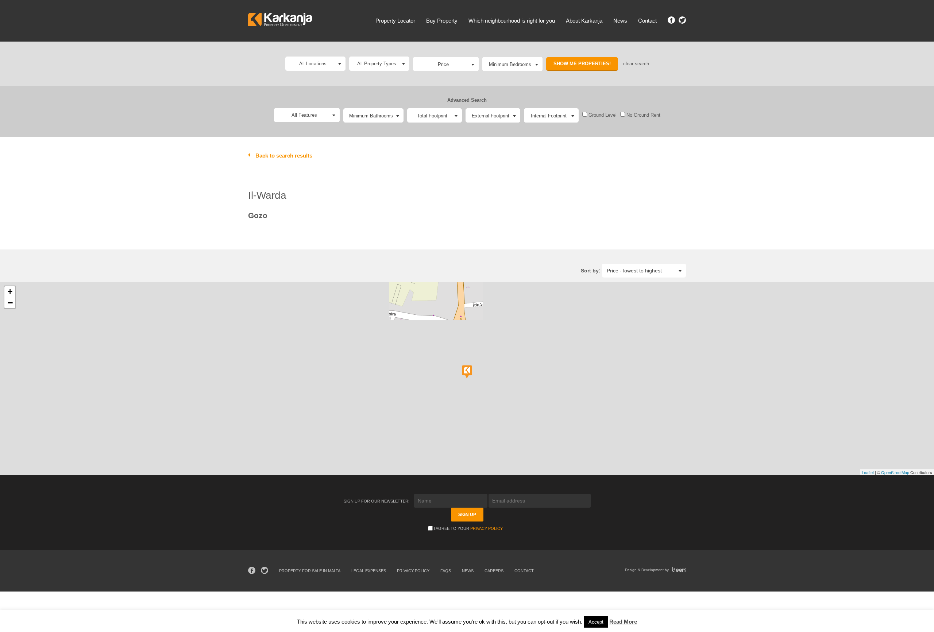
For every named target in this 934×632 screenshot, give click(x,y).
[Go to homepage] (280, 20)
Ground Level (602, 115)
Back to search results (283, 155)
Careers (494, 571)
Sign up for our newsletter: (377, 501)
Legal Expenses (368, 571)
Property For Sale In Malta (309, 571)
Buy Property (442, 21)
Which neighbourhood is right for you (511, 21)
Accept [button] (595, 622)
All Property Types (376, 63)
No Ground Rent (642, 115)
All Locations (313, 63)
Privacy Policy (486, 528)
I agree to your (468, 528)
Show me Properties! (582, 63)
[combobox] (446, 64)
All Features (304, 115)
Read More (623, 622)
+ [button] (10, 291)
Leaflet (868, 472)
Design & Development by (647, 570)
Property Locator (395, 21)
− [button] (10, 303)
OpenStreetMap (895, 472)
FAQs (445, 571)
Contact (647, 21)
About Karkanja (584, 21)
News (620, 21)
